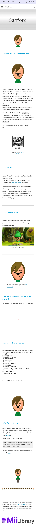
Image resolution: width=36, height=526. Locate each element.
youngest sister (16, 182)
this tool (7, 435)
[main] (18, 20)
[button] (2, 6)
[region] (18, 2)
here (9, 453)
